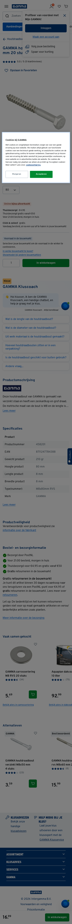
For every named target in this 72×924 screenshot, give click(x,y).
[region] (36, 157)
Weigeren (16, 174)
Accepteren (41, 174)
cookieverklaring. (33, 165)
